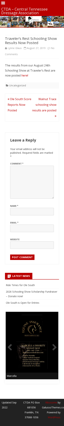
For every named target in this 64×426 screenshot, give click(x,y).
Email (14, 222)
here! (24, 75)
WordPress (54, 417)
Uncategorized (17, 85)
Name (14, 205)
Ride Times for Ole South (20, 285)
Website (15, 239)
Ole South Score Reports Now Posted (19, 104)
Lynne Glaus (15, 48)
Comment (16, 163)
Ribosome (51, 402)
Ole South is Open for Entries (22, 302)
